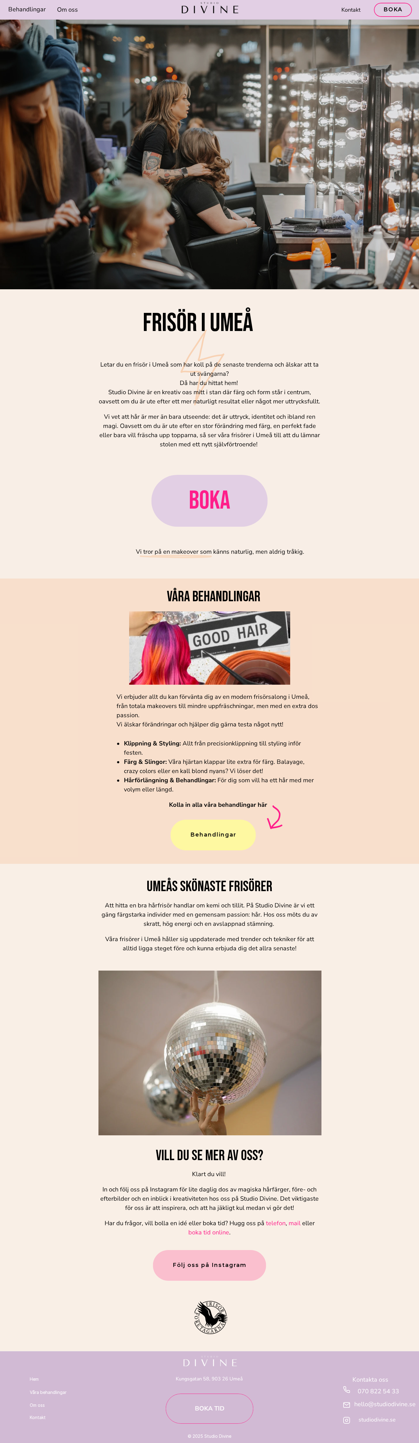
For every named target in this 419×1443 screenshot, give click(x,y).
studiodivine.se (377, 1419)
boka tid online (208, 1232)
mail (295, 1223)
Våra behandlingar (48, 1392)
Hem (34, 1379)
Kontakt (350, 9)
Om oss (67, 10)
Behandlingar (27, 9)
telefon (276, 1223)
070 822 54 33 (378, 1391)
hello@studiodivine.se (385, 1404)
